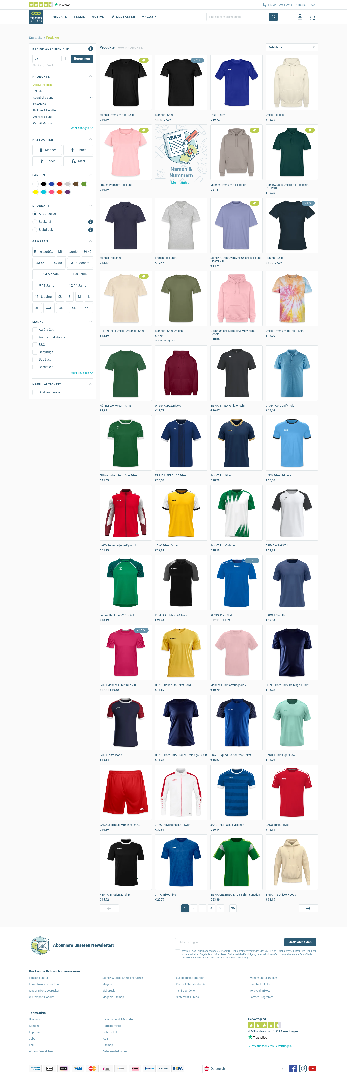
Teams (79, 16)
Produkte (58, 16)
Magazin (149, 16)
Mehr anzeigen (80, 128)
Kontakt (301, 4)
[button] (181, 153)
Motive (98, 16)
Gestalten (125, 16)
